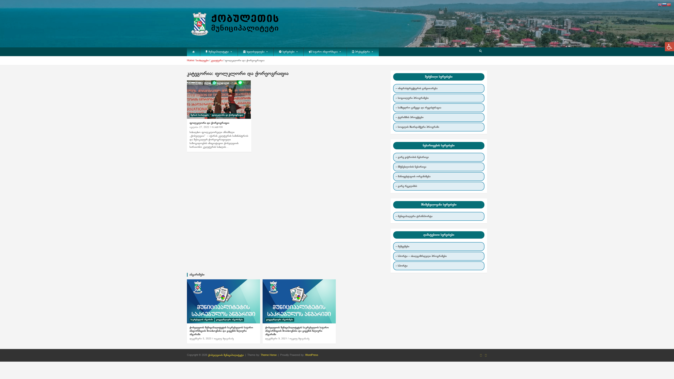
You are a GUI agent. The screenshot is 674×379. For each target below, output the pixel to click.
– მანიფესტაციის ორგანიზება (413, 176)
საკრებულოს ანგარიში (202, 319)
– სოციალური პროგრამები (412, 98)
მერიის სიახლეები (200, 115)
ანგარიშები (196, 275)
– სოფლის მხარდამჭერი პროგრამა (417, 127)
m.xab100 (217, 127)
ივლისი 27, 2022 (199, 127)
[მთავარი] (193, 51)
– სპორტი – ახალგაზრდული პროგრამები (421, 256)
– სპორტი (402, 265)
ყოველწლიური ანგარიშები (229, 319)
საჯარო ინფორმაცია (325, 51)
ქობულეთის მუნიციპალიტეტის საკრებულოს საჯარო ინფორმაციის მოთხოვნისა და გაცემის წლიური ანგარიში (221, 331)
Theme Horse (269, 355)
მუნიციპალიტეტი (219, 51)
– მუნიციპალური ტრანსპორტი (414, 216)
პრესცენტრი (362, 51)
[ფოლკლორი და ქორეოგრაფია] (219, 99)
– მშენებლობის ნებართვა (411, 166)
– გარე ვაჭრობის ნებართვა (412, 157)
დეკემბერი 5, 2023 (200, 338)
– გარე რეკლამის (406, 186)
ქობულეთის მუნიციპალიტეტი (226, 355)
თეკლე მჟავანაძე (224, 338)
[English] (660, 4)
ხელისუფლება (256, 51)
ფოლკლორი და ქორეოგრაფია (227, 115)
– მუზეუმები (402, 246)
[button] (669, 46)
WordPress (311, 355)
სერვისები (289, 51)
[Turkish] (669, 4)
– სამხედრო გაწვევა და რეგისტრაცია (418, 107)
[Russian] (664, 4)
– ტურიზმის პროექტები (410, 117)
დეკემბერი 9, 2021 (276, 338)
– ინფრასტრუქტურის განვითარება (417, 88)
